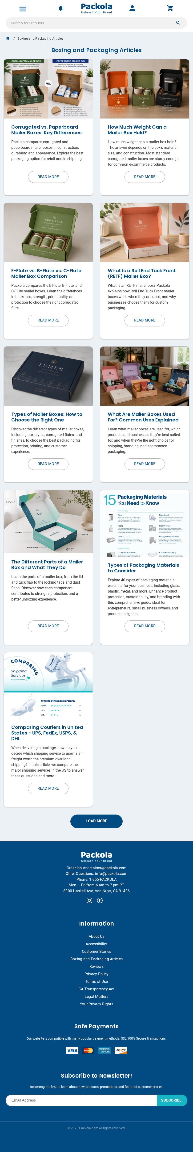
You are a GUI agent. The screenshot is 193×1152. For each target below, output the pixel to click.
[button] (178, 23)
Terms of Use (96, 981)
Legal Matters (96, 996)
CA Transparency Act (96, 989)
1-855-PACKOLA (103, 879)
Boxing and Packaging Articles (96, 959)
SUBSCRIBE (171, 1100)
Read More (48, 177)
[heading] (96, 47)
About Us (96, 936)
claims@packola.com (108, 868)
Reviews (96, 966)
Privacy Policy (96, 974)
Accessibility (96, 944)
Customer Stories (96, 951)
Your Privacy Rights (96, 1004)
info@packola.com (111, 873)
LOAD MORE (96, 821)
